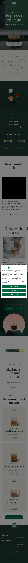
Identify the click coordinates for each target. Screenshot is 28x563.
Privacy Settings (14, 294)
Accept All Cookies (14, 286)
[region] (14, 281)
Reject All (14, 290)
